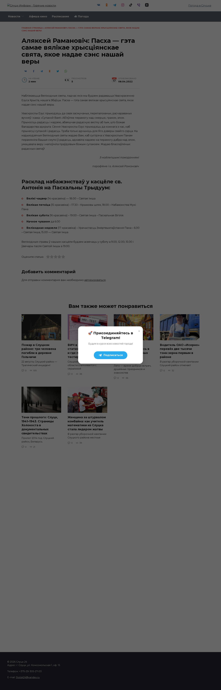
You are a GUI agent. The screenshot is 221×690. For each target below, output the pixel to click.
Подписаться (113, 355)
